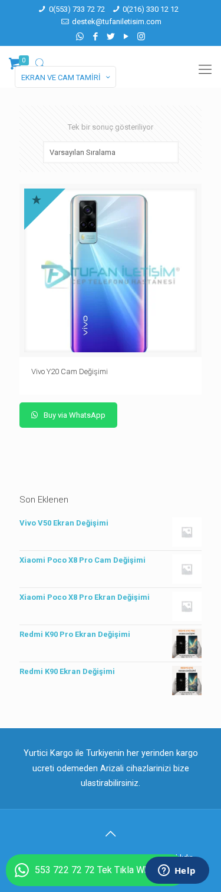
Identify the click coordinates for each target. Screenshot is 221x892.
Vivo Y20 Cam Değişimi (70, 371)
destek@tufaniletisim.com (116, 21)
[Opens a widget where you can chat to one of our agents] (176, 871)
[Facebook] (95, 36)
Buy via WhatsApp (73, 415)
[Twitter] (110, 36)
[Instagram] (141, 36)
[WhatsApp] (80, 36)
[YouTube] (126, 36)
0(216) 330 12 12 (151, 9)
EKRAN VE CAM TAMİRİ (61, 77)
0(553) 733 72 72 (77, 9)
